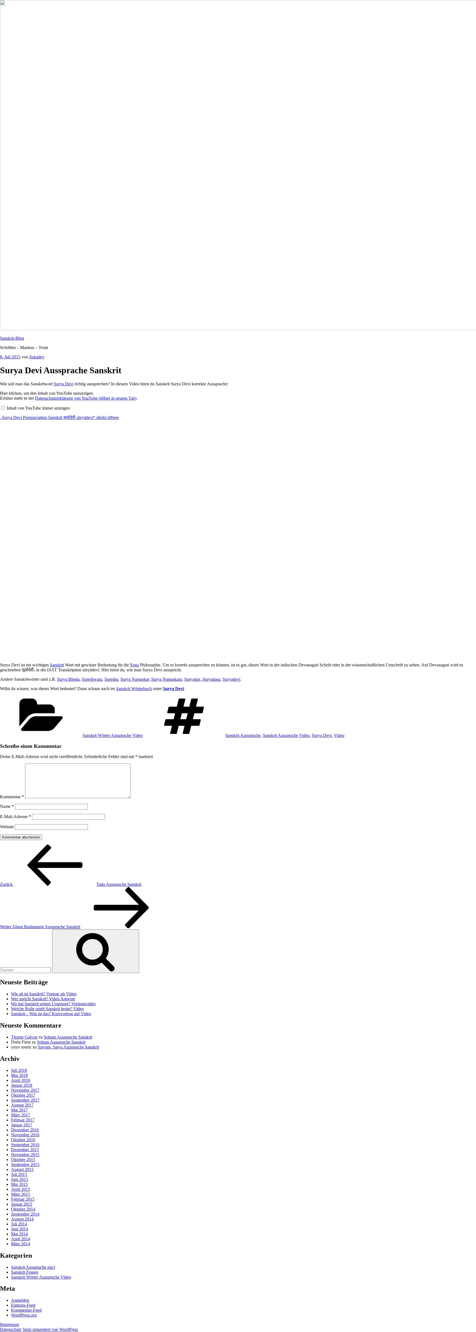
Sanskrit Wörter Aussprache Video (113, 735)
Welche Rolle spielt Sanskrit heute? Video (47, 1008)
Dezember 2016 (25, 1129)
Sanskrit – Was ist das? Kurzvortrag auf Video (51, 1013)
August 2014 (22, 1219)
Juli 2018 (19, 1070)
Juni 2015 (19, 1179)
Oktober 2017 (23, 1095)
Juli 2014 (19, 1224)
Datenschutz (10, 1329)
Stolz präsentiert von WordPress (50, 1329)
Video (339, 735)
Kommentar (12, 796)
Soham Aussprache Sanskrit (68, 1037)
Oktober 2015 (23, 1159)
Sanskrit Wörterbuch (134, 688)
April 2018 (20, 1080)
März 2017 (20, 1115)
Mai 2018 (19, 1075)
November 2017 (25, 1090)
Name (7, 806)
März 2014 (20, 1243)
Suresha (111, 679)
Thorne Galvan (24, 1037)
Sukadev (36, 357)
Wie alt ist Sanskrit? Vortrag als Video (44, 993)
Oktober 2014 (23, 1209)
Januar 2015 (21, 1204)
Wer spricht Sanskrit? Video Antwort (43, 998)
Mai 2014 (19, 1234)
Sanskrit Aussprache (243, 735)
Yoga (134, 665)
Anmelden (20, 1300)
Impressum (9, 1324)
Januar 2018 (21, 1085)
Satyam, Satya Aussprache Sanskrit (68, 1047)
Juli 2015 (19, 1174)
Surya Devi (64, 384)
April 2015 (20, 1189)
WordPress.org (24, 1315)
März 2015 (20, 1194)
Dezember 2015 (25, 1149)
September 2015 (25, 1164)
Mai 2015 (19, 1184)
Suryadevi (231, 679)
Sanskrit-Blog (12, 338)
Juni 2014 (19, 1229)
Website (7, 826)
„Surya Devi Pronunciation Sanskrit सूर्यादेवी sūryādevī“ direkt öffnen (59, 417)
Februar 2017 (22, 1120)
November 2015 (25, 1154)
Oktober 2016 (23, 1139)
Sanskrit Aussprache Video (286, 735)
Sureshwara (92, 679)
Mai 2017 (19, 1110)
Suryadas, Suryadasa (202, 679)
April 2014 (20, 1238)
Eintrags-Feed (23, 1305)
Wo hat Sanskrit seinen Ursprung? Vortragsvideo (53, 1003)
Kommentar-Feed (26, 1310)
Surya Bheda (68, 679)
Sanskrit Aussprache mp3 (33, 1267)
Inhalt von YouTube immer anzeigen (38, 408)
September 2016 (25, 1144)
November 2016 (25, 1134)
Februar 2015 (22, 1199)
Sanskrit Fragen (24, 1272)
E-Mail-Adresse (15, 816)
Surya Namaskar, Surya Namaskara (151, 679)
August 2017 (22, 1105)
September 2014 (25, 1214)
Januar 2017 (21, 1125)
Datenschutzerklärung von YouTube (85, 398)
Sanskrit (57, 665)
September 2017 (25, 1100)
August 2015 (22, 1169)
